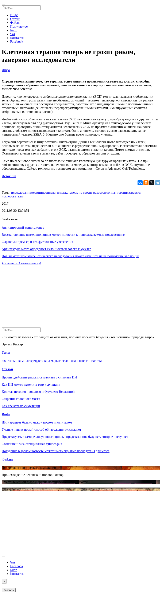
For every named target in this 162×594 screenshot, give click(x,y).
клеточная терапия (115, 192)
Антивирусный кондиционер (23, 227)
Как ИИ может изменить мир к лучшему (31, 384)
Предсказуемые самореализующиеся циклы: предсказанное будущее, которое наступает (65, 436)
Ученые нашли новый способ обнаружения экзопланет (41, 429)
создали (64, 360)
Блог (13, 30)
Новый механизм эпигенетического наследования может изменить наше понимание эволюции (70, 256)
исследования (21, 192)
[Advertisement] (81, 298)
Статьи (15, 19)
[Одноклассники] (145, 182)
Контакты (17, 38)
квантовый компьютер (18, 360)
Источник (9, 176)
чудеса (38, 360)
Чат (12, 34)
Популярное (19, 26)
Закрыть (8, 590)
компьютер (78, 360)
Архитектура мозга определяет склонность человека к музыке (46, 249)
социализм (94, 360)
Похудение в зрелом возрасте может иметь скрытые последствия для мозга (55, 451)
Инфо (14, 15)
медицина (38, 192)
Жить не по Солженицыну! (21, 263)
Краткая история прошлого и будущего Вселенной (38, 391)
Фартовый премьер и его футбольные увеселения (37, 242)
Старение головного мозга (21, 399)
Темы (6, 352)
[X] (151, 182)
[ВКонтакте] (140, 182)
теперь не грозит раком (85, 192)
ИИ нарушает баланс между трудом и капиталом (37, 422)
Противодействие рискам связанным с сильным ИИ (39, 377)
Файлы (15, 22)
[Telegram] (157, 182)
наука (64, 192)
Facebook (16, 41)
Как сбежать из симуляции (21, 406)
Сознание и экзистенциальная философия (32, 444)
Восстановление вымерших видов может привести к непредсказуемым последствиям (63, 234)
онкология (52, 192)
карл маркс (51, 360)
